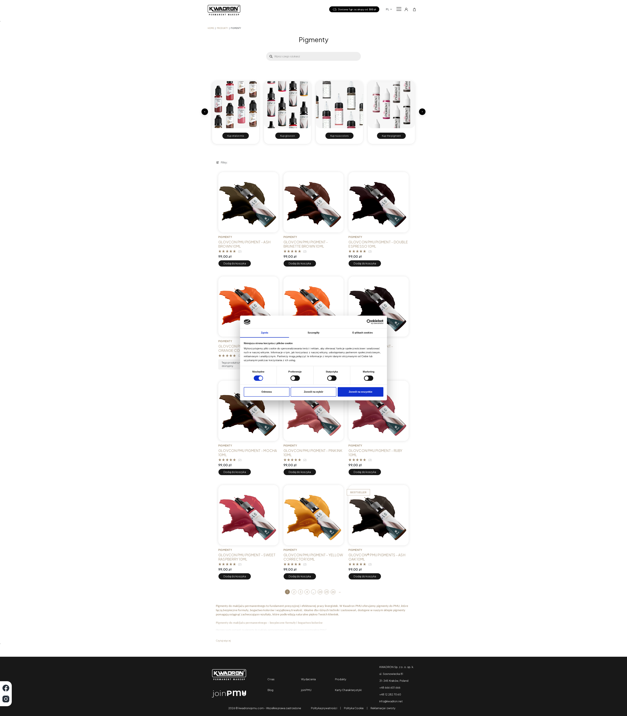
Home (211, 28)
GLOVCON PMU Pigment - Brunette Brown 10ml (305, 244)
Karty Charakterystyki (348, 690)
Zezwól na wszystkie (360, 391)
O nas (271, 679)
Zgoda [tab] (264, 332)
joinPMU (306, 690)
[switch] (295, 378)
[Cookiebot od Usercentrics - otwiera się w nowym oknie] (369, 321)
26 (333, 592)
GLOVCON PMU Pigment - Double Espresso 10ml (378, 244)
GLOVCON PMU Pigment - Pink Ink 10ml (312, 452)
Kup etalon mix (235, 135)
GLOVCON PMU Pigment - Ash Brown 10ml (244, 244)
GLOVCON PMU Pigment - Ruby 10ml (375, 452)
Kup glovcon (287, 135)
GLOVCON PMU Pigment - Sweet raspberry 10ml (246, 557)
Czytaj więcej (223, 640)
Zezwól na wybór (313, 391)
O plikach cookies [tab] (362, 332)
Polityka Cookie (354, 708)
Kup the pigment (391, 135)
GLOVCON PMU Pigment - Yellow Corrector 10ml (313, 557)
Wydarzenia (308, 679)
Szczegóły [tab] (314, 332)
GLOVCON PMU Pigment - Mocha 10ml (247, 452)
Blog (270, 690)
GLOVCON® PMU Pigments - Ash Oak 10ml (376, 557)
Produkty (222, 28)
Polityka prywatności (324, 708)
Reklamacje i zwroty (383, 708)
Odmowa (266, 391)
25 (326, 592)
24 (320, 592)
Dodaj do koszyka (234, 263)
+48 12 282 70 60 (390, 694)
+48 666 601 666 (390, 687)
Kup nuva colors (339, 135)
